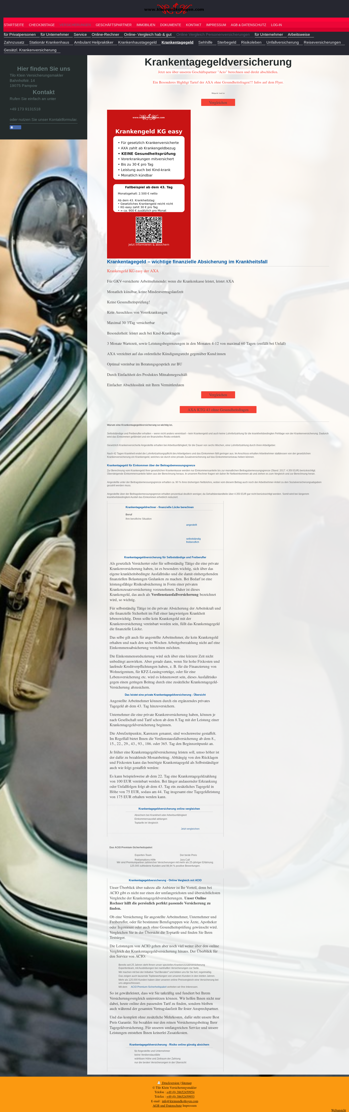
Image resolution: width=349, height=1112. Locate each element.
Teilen (16, 127)
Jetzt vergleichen (190, 828)
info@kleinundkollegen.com (180, 1101)
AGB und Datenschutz (167, 1105)
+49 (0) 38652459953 (180, 1096)
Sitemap (186, 1083)
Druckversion (170, 1083)
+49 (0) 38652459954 (180, 1092)
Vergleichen (218, 102)
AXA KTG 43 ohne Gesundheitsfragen (218, 409)
